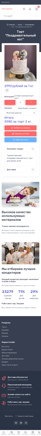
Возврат (5, 362)
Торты (4, 327)
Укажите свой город (25, 416)
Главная (12, 25)
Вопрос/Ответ (7, 350)
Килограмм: (9, 97)
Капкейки (5, 330)
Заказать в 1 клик (22, 134)
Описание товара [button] (15, 149)
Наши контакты (22, 140)
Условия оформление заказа (12, 359)
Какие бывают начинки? (27, 108)
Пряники (5, 333)
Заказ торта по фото (10, 365)
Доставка (5, 356)
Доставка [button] (11, 170)
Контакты (5, 2)
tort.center (7, 9)
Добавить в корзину (22, 128)
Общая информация (9, 353)
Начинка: (8, 108)
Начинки (5, 336)
